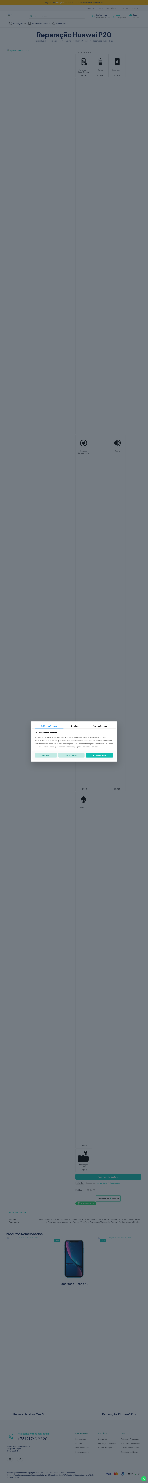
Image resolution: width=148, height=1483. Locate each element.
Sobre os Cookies (100, 726)
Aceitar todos (99, 755)
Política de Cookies (49, 726)
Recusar (46, 755)
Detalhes (75, 726)
